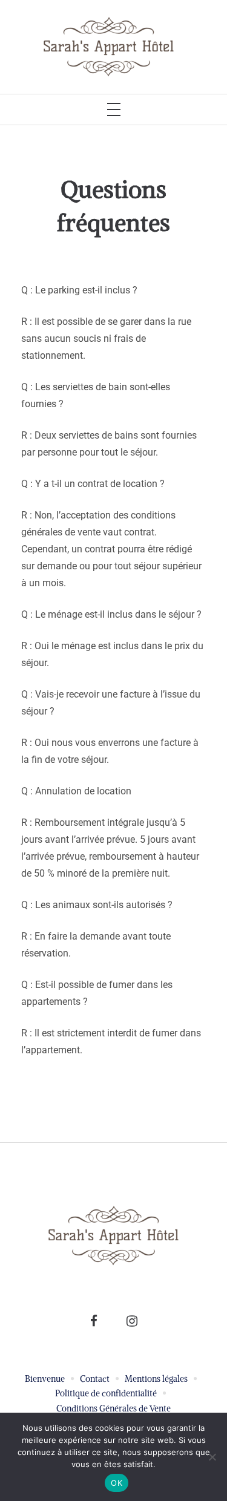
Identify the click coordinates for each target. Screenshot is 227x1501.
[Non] (212, 1457)
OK (116, 1483)
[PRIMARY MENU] (113, 109)
